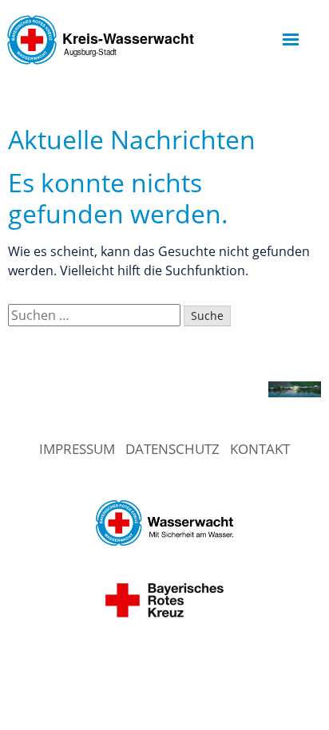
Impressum (77, 449)
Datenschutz (172, 449)
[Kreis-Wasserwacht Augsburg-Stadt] (103, 75)
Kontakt (260, 449)
